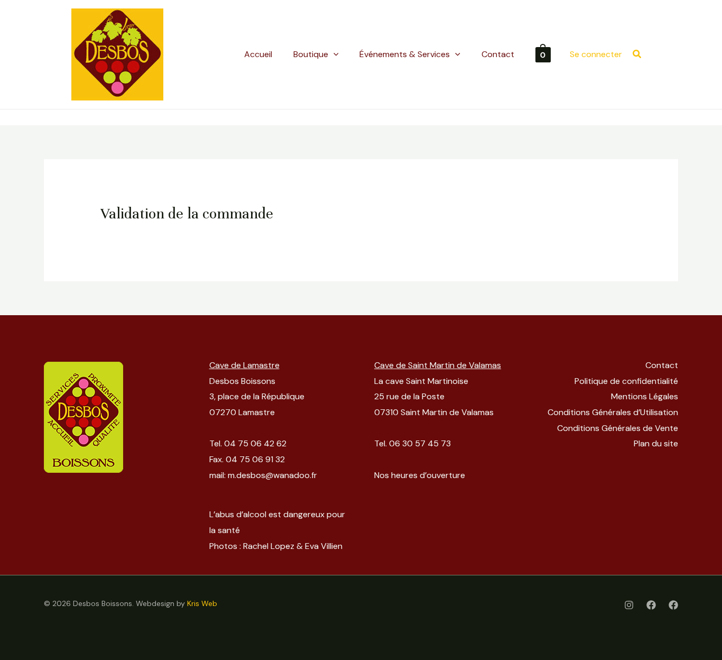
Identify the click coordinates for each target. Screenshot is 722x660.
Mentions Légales (644, 396)
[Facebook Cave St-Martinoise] (673, 605)
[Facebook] (651, 605)
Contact (661, 365)
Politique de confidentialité (626, 381)
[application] (333, 54)
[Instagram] (629, 605)
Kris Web (202, 603)
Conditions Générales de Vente (617, 428)
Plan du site (656, 443)
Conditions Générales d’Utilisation (613, 412)
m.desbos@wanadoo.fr (272, 475)
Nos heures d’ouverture (419, 475)
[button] (637, 55)
